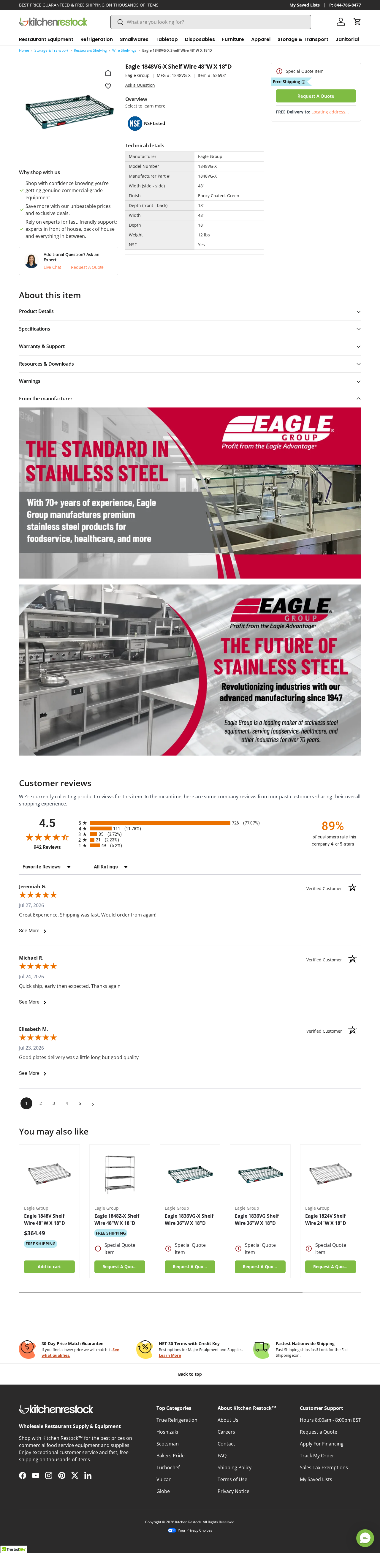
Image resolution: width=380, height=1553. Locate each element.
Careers (226, 1432)
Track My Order (317, 1455)
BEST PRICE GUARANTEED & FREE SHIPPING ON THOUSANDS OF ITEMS (89, 5)
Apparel (260, 39)
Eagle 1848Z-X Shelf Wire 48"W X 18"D (116, 1219)
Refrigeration (96, 39)
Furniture (233, 39)
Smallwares (134, 39)
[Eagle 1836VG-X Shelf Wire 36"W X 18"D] (190, 1174)
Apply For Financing (321, 1443)
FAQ (222, 1455)
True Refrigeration (176, 1420)
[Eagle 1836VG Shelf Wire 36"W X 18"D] (260, 1174)
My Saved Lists (304, 5)
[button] (357, 21)
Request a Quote (318, 1432)
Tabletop (167, 39)
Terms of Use (232, 1479)
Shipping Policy (234, 1467)
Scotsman (167, 1443)
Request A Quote (87, 267)
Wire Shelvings (124, 50)
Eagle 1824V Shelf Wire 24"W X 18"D (325, 1219)
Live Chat (52, 267)
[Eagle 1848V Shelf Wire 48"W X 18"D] (49, 1174)
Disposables (200, 39)
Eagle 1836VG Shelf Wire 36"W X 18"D (257, 1219)
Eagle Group (137, 75)
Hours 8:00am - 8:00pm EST (330, 1420)
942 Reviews (54, 847)
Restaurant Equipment (46, 39)
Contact (226, 1443)
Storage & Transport (303, 39)
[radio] (190, 823)
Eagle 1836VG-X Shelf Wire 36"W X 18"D (189, 1219)
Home (24, 50)
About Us (228, 1420)
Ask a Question (140, 85)
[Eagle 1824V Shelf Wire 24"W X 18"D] (330, 1174)
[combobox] (210, 22)
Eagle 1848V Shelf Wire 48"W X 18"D (44, 1219)
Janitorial (347, 39)
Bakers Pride (170, 1455)
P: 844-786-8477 (345, 5)
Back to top (190, 1374)
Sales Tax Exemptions (324, 1467)
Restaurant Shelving (90, 50)
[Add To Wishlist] (108, 85)
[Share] (108, 72)
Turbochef (168, 1467)
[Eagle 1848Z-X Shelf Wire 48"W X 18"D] (119, 1174)
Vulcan (164, 1479)
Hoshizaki (167, 1432)
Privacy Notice (233, 1491)
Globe (163, 1491)
